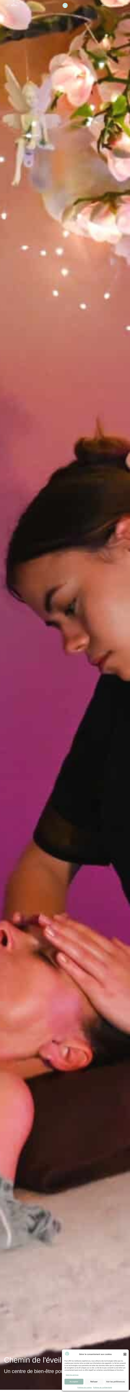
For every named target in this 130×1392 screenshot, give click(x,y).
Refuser (94, 1381)
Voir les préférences (115, 1381)
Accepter (74, 1381)
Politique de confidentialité (102, 1387)
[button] (125, 1354)
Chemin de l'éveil (32, 1360)
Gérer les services (72, 1375)
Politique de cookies (84, 1387)
